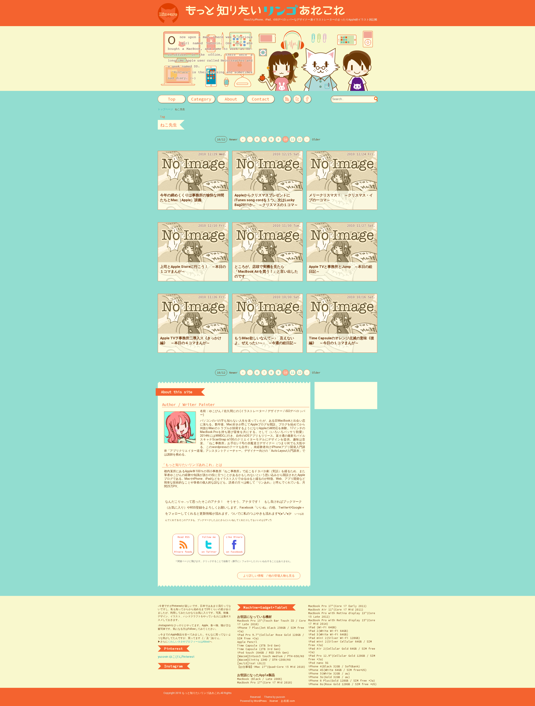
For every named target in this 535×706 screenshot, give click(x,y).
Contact (260, 99)
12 (299, 139)
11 (292, 139)
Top (171, 99)
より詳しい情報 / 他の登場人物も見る (269, 575)
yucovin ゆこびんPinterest (176, 657)
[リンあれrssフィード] (183, 544)
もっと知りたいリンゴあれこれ (201, 693)
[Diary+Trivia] (201, 99)
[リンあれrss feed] (287, 99)
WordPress (260, 700)
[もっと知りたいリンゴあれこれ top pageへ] (267, 10)
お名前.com (288, 700)
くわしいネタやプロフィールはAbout (189, 641)
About (231, 99)
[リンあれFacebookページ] (307, 99)
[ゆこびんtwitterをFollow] (297, 99)
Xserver (273, 700)
